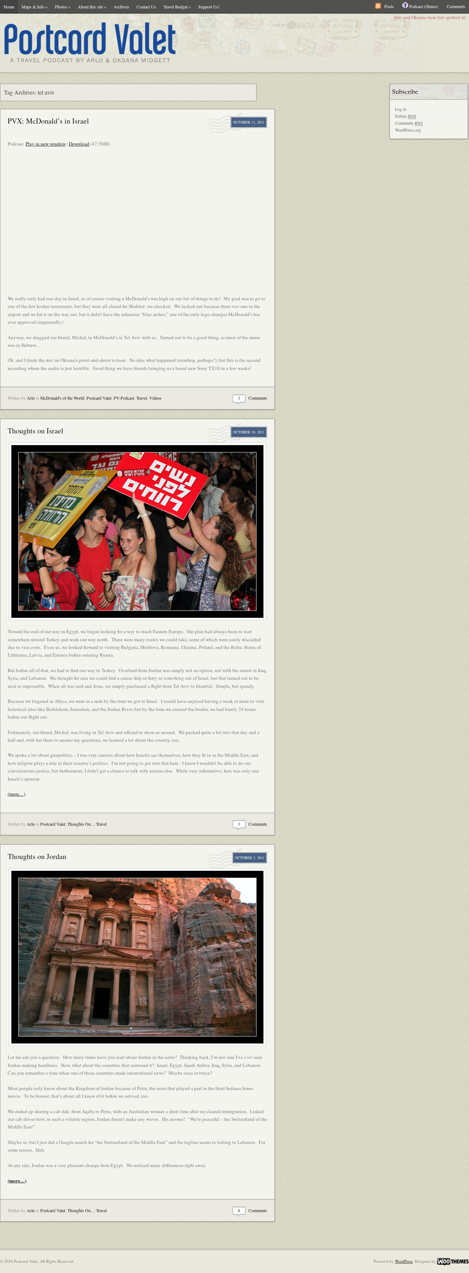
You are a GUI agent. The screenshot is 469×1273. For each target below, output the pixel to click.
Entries (405, 116)
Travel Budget (177, 7)
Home (9, 7)
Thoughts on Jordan (37, 856)
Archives (121, 7)
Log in (400, 109)
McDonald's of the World (62, 398)
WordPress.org (408, 130)
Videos (155, 398)
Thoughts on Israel (35, 431)
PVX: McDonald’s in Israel (48, 121)
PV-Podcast (124, 398)
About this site (92, 7)
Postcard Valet (98, 398)
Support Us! (209, 7)
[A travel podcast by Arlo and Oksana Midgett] (187, 43)
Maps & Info (35, 7)
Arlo (31, 398)
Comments (456, 6)
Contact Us (146, 7)
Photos (62, 7)
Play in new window (46, 143)
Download (79, 143)
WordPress (404, 1261)
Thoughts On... (80, 824)
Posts (389, 6)
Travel (141, 398)
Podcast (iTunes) (423, 6)
